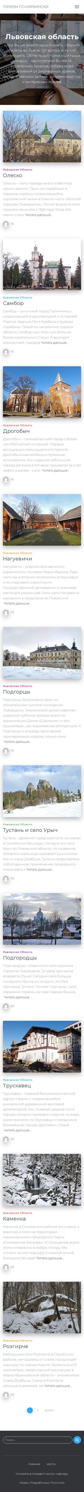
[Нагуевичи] (42, 520)
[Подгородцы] (42, 919)
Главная (34, 1464)
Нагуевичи (17, 559)
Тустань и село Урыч (30, 830)
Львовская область (17, 169)
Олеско (12, 175)
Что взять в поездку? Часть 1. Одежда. (42, 1473)
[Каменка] (42, 1180)
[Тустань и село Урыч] (42, 791)
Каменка (14, 1219)
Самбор (13, 303)
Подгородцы (20, 958)
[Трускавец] (42, 1047)
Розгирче (15, 1346)
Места (51, 1464)
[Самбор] (42, 264)
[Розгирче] (42, 1308)
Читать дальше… (39, 215)
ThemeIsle (57, 1482)
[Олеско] (42, 137)
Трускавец (17, 1085)
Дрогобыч (16, 431)
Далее (49, 1410)
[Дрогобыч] (42, 392)
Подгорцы (16, 692)
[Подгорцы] (42, 653)
